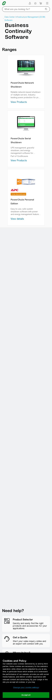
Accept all (25, 695)
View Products (19, 102)
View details (17, 218)
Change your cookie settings (26, 687)
